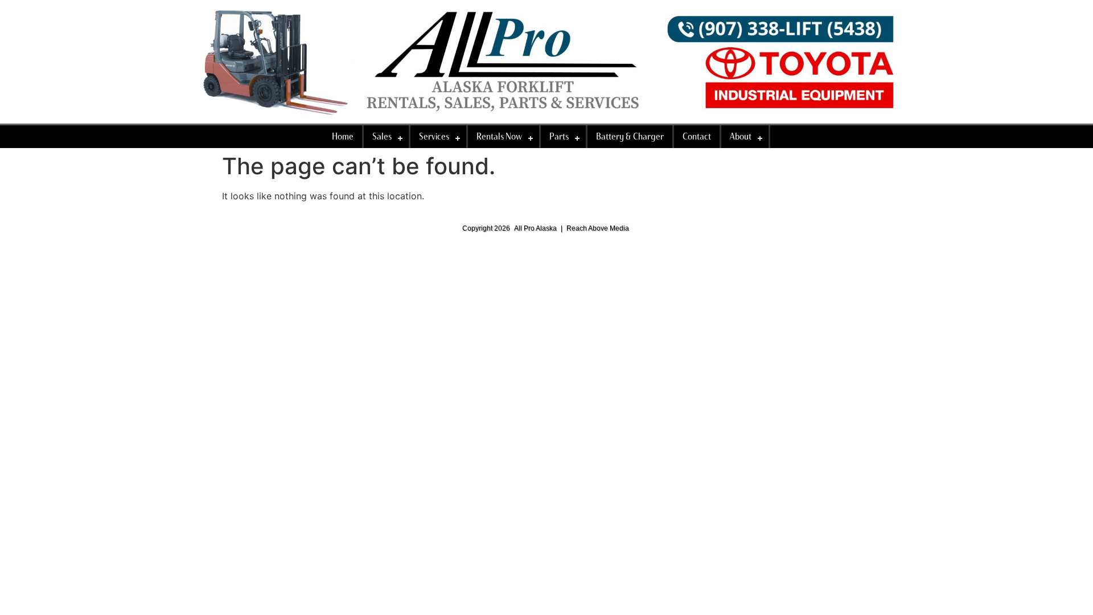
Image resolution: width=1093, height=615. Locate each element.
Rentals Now (499, 136)
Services (434, 136)
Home (343, 136)
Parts (559, 136)
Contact (697, 136)
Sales (382, 136)
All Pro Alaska (535, 228)
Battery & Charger (630, 136)
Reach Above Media (597, 228)
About (740, 136)
